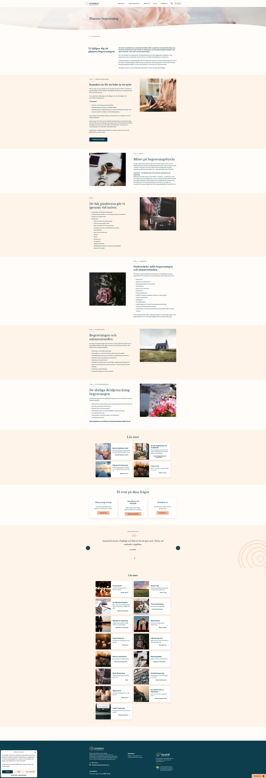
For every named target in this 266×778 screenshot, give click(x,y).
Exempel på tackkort (123, 715)
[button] (35, 752)
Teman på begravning (157, 604)
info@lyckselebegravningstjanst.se (100, 765)
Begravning (121, 3)
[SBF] (157, 767)
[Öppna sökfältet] (172, 3)
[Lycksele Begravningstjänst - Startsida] (96, 748)
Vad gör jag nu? (117, 586)
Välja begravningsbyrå (133, 514)
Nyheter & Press (124, 473)
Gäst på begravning (134, 3)
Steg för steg (103, 513)
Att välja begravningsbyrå (120, 602)
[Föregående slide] (88, 548)
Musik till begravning (118, 673)
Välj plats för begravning (159, 661)
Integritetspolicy (22, 775)
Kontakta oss (164, 3)
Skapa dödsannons (118, 638)
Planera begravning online (120, 661)
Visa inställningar (30, 771)
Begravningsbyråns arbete (120, 448)
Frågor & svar (155, 466)
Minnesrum (147, 3)
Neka (19, 771)
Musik (126, 680)
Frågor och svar (163, 472)
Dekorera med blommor (119, 656)
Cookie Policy (14, 775)
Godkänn (7, 771)
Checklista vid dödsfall (98, 139)
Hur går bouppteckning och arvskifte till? (159, 456)
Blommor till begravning (161, 698)
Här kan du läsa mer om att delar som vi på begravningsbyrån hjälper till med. (110, 421)
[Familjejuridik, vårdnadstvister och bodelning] (163, 755)
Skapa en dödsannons (161, 680)
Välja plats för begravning (120, 465)
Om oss (155, 3)
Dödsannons (125, 645)
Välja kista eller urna (157, 638)
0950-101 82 (95, 762)
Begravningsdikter (156, 656)
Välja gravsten (116, 691)
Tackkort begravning (118, 708)
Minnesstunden (155, 621)
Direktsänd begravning (157, 673)
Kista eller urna (163, 645)
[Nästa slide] (178, 548)
